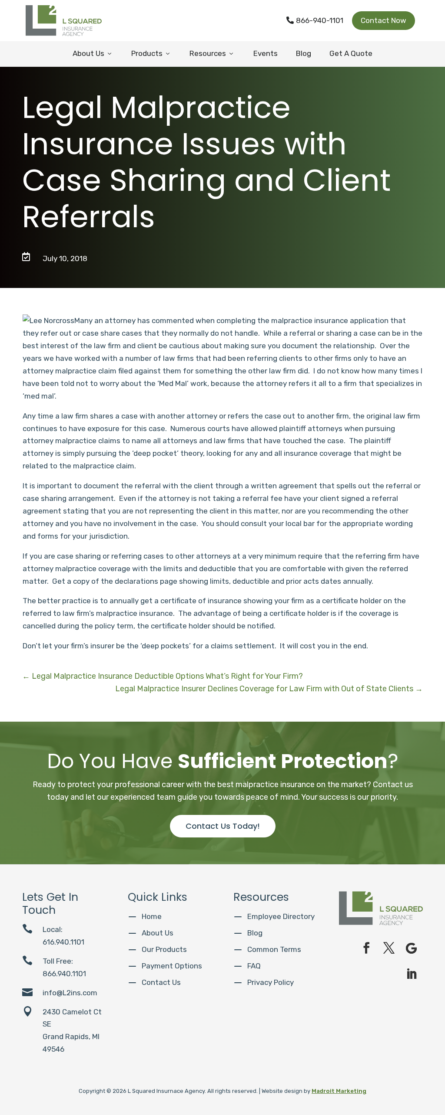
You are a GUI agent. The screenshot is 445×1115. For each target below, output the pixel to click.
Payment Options (172, 965)
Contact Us (161, 982)
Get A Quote (350, 53)
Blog (303, 53)
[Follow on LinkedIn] (411, 974)
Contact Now (383, 20)
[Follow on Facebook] (366, 948)
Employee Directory (281, 916)
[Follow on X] (389, 948)
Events (265, 53)
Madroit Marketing (339, 1091)
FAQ (254, 965)
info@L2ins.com (70, 992)
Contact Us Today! (223, 826)
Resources (212, 53)
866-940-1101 (314, 20)
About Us (93, 53)
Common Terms (274, 949)
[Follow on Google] (411, 948)
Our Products (164, 949)
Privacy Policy (270, 982)
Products (151, 53)
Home (152, 916)
